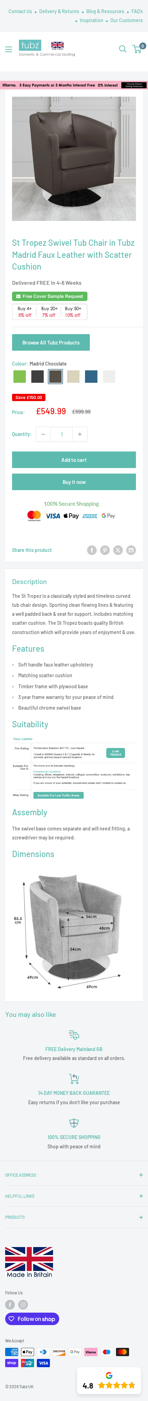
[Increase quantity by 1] (80, 434)
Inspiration (92, 20)
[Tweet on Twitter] (118, 550)
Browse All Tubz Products (51, 342)
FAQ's (137, 11)
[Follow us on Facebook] (10, 1305)
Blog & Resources (105, 11)
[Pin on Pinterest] (105, 550)
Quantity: (22, 434)
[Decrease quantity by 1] (43, 434)
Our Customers (126, 20)
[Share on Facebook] (92, 550)
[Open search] (123, 49)
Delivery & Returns (59, 11)
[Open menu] (8, 49)
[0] (137, 49)
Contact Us (21, 11)
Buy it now (74, 482)
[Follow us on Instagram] (23, 1305)
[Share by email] (131, 550)
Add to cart (74, 460)
